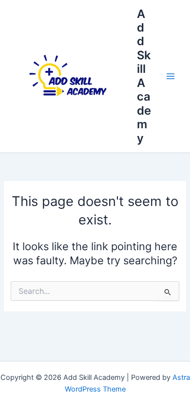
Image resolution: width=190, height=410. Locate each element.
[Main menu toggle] (170, 76)
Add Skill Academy (144, 76)
